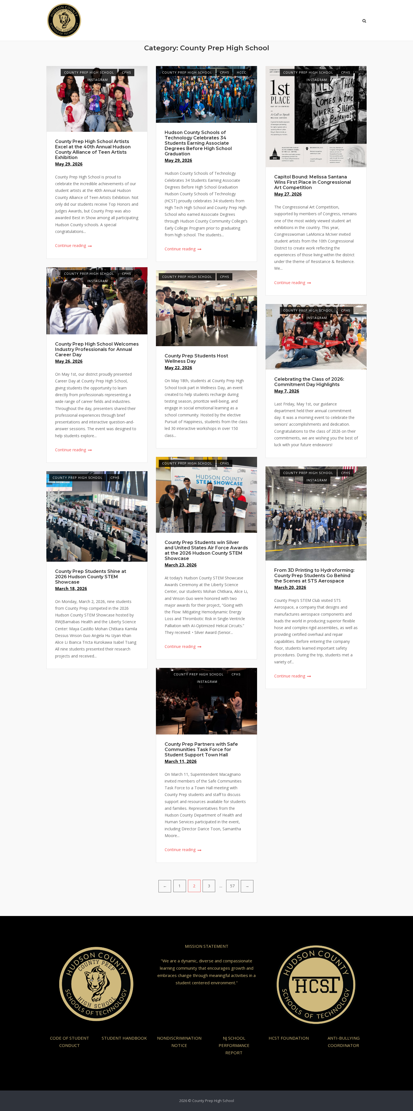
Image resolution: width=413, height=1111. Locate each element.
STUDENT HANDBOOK (124, 1038)
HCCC (241, 72)
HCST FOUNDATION (289, 1038)
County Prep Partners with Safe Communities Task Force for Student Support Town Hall (201, 750)
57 (232, 885)
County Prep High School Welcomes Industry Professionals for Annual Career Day (97, 349)
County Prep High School (89, 72)
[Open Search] (364, 21)
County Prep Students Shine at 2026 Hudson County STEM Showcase (90, 577)
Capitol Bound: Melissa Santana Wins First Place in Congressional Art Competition (312, 182)
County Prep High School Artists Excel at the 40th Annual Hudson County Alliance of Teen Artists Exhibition (93, 149)
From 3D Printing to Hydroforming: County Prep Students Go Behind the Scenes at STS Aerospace (314, 576)
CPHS (126, 72)
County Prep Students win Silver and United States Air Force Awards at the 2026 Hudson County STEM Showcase (206, 550)
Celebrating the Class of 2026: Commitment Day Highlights (309, 382)
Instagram (97, 80)
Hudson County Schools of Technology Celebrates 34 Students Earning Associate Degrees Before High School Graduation (198, 143)
